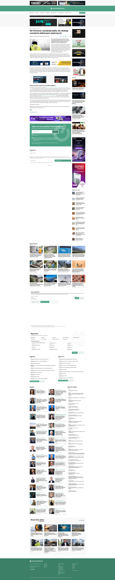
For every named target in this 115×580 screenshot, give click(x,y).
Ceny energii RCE (61, 12)
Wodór (59, 574)
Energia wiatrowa (37, 28)
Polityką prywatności (54, 156)
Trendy (59, 565)
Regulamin (41, 156)
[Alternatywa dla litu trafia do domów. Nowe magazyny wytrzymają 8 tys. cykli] (73, 199)
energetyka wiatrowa (33, 112)
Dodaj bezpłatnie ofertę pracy (63, 380)
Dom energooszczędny (61, 569)
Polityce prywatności (38, 143)
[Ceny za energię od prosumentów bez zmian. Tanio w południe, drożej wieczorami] (50, 278)
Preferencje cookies (75, 570)
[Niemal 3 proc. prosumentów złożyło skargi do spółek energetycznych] (36, 264)
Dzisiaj (44, 301)
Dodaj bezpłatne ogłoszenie (34, 381)
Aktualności (32, 12)
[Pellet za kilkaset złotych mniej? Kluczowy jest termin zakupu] (73, 219)
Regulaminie (33, 143)
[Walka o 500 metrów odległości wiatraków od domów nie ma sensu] (73, 240)
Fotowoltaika (33, 339)
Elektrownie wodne (66, 337)
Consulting (54, 337)
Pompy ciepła (65, 339)
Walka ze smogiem (60, 573)
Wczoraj (36, 301)
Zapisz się (55, 131)
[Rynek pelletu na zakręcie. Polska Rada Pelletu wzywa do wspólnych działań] (73, 204)
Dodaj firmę (75, 352)
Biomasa (43, 337)
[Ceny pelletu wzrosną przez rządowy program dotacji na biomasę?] (73, 229)
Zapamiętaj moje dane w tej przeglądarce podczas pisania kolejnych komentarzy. (42, 162)
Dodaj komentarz (58, 160)
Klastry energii (44, 339)
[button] (77, 13)
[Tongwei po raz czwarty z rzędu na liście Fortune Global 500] (78, 83)
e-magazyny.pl (41, 521)
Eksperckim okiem (68, 12)
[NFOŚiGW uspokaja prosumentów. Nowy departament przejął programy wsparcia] (36, 278)
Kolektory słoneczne (55, 339)
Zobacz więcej (81, 352)
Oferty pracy (42, 12)
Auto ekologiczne (60, 568)
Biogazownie (33, 337)
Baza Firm (36, 12)
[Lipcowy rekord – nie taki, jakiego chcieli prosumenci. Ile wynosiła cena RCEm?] (50, 264)
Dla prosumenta (53, 12)
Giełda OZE (48, 12)
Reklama (73, 568)
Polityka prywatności (75, 563)
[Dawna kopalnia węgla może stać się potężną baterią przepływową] (73, 209)
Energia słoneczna (60, 566)
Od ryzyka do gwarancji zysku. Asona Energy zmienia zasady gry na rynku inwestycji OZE (42, 16)
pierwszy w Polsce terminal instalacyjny (49, 95)
